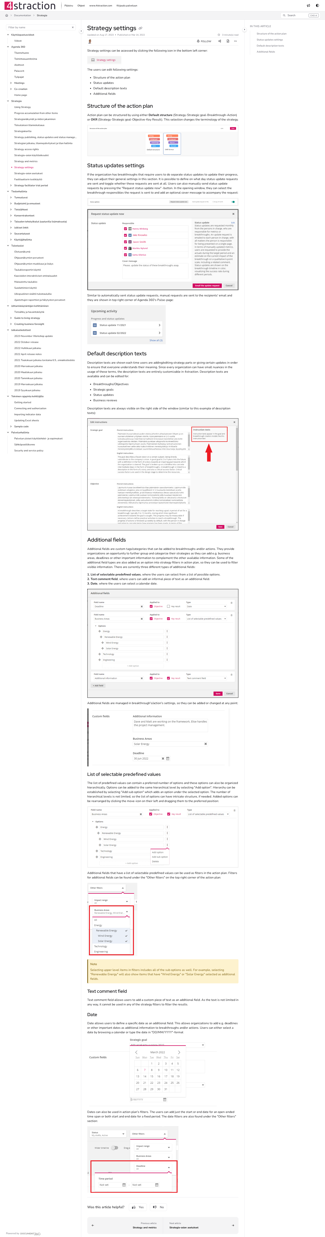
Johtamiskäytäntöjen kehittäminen (30, 306)
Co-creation (20, 89)
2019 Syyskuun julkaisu (27, 390)
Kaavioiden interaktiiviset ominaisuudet (35, 276)
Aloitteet (19, 65)
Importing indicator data (27, 414)
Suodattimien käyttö (25, 288)
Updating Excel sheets (26, 420)
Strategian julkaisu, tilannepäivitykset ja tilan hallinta (43, 143)
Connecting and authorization (30, 408)
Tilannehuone (21, 53)
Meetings (19, 83)
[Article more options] (235, 41)
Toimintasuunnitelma (25, 59)
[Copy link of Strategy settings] (140, 29)
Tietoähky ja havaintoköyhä (29, 312)
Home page (20, 95)
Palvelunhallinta (20, 432)
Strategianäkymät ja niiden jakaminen (34, 119)
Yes (141, 1207)
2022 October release (26, 342)
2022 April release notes (28, 354)
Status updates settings (270, 39)
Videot (18, 41)
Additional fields (266, 51)
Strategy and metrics (25, 161)
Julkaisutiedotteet (21, 330)
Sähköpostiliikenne (24, 444)
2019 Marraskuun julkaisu (28, 384)
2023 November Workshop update (33, 336)
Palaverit (19, 71)
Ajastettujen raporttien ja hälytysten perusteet (39, 300)
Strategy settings (23, 167)
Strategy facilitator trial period (31, 185)
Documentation (22, 15)
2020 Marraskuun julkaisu (28, 366)
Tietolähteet (21, 209)
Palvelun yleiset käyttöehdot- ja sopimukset (38, 438)
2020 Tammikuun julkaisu (28, 378)
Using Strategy (22, 107)
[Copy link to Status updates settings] (150, 166)
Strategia (42, 15)
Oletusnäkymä (22, 251)
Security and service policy (28, 450)
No (162, 1207)
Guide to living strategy (27, 318)
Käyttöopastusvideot (22, 35)
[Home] (30, 6)
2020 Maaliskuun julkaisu (28, 372)
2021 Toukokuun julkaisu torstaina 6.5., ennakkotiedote (44, 360)
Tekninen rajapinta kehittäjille (27, 396)
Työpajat (19, 77)
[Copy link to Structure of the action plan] (159, 106)
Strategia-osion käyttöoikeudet (31, 155)
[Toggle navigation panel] (81, 31)
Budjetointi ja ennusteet (27, 203)
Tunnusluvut (21, 197)
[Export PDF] (228, 41)
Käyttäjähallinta (23, 239)
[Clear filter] (73, 27)
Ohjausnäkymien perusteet (29, 257)
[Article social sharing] (220, 41)
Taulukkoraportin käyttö (27, 270)
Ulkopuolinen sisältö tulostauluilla (33, 294)
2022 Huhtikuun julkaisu (27, 348)
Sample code (21, 426)
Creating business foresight (29, 324)
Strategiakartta (22, 131)
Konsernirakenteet (24, 215)
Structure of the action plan (271, 33)
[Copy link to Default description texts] (153, 354)
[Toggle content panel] (244, 29)
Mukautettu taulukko (25, 282)
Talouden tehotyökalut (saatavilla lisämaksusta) (40, 221)
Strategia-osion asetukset (28, 173)
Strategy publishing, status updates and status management (45, 137)
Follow (205, 41)
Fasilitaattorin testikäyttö (28, 179)
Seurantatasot (22, 233)
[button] (300, 15)
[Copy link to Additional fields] (132, 540)
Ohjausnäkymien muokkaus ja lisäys (33, 264)
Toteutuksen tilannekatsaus (29, 125)
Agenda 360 (18, 47)
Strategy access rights (26, 149)
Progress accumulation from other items (36, 113)
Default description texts (270, 45)
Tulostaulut (17, 245)
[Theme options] (317, 6)
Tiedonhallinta (19, 191)
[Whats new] (308, 6)
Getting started (22, 402)
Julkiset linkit (21, 227)
